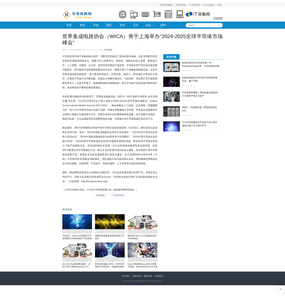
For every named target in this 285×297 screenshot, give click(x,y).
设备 (148, 25)
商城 (219, 5)
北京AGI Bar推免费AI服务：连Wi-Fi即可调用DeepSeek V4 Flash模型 (76, 267)
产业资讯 (108, 50)
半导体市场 (118, 195)
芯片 (135, 25)
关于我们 (126, 276)
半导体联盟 (180, 5)
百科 (122, 25)
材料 (163, 25)
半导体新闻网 (165, 5)
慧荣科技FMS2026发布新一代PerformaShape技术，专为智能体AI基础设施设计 (200, 66)
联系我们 (159, 276)
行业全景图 (208, 5)
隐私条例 (137, 276)
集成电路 (100, 195)
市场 (95, 25)
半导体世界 (194, 5)
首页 (69, 25)
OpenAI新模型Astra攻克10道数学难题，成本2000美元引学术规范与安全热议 (142, 267)
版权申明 (148, 276)
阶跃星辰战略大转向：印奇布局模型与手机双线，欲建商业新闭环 (109, 267)
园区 (109, 25)
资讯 (82, 25)
